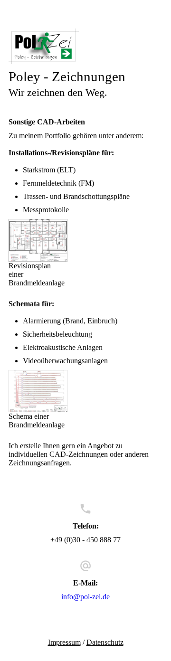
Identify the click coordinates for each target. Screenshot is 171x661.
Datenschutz (105, 642)
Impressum (64, 642)
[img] (85, 46)
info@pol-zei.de (85, 597)
